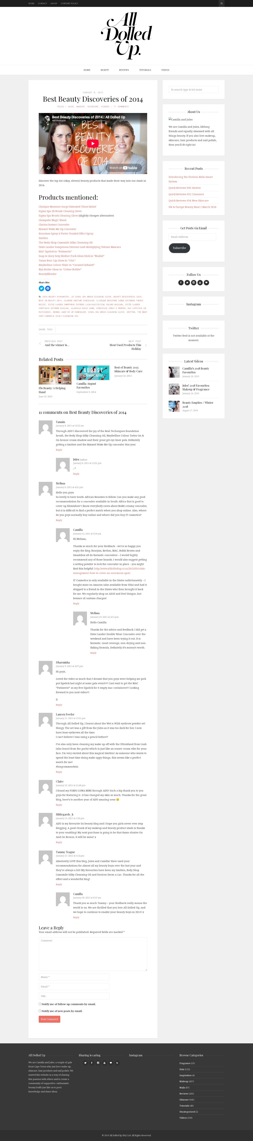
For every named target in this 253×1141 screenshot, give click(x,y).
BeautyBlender (48, 274)
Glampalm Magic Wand (52, 220)
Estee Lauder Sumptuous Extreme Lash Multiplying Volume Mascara (85, 304)
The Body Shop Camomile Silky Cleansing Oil (66, 242)
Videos (165, 69)
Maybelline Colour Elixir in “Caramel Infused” (67, 265)
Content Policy (69, 3)
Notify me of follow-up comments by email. (69, 1004)
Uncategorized (187, 1111)
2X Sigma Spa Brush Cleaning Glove (91, 297)
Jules (60, 106)
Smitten (43, 238)
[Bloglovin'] (206, 282)
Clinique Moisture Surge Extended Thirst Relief (67, 206)
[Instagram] (193, 282)
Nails (182, 1087)
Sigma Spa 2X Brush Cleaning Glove (60, 211)
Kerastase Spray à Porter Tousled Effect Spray (66, 233)
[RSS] (117, 1063)
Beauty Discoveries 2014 (127, 297)
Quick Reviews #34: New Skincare (189, 200)
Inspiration (185, 1075)
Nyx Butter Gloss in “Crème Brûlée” (60, 269)
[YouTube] (200, 282)
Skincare (92, 106)
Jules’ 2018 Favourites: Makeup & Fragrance (196, 387)
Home (31, 3)
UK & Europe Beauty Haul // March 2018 (192, 207)
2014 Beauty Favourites (56, 297)
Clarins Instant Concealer (54, 224)
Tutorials (145, 69)
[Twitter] (187, 282)
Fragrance (185, 1063)
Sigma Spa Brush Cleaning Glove (58, 215)
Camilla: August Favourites (86, 385)
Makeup (80, 106)
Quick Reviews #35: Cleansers (186, 194)
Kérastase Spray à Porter (111, 308)
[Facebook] (181, 282)
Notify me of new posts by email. (62, 1011)
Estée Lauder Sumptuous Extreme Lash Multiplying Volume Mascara (80, 247)
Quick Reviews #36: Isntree (185, 187)
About (53, 3)
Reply (59, 449)
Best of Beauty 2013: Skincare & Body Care (128, 369)
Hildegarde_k (64, 814)
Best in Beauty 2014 (50, 300)
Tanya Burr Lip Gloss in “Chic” (57, 260)
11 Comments (121, 106)
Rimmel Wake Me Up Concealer (57, 229)
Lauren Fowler (65, 714)
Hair (71, 106)
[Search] (222, 3)
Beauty (105, 69)
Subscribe (179, 248)
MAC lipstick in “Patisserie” (55, 251)
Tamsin (60, 422)
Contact (42, 3)
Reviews (124, 69)
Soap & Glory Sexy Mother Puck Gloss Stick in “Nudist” (71, 256)
